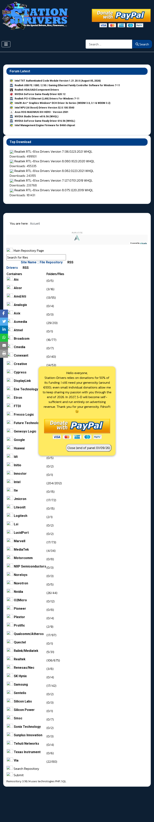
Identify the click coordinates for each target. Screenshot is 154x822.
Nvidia (18, 592)
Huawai (19, 448)
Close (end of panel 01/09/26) (88, 447)
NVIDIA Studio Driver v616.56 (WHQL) (36, 116)
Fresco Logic (24, 414)
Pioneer (20, 608)
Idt (16, 457)
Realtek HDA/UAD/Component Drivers (37, 89)
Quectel (20, 642)
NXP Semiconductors (30, 566)
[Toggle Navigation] (6, 44)
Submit (18, 775)
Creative (20, 364)
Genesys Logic (25, 431)
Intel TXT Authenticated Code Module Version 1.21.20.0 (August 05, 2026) (58, 80)
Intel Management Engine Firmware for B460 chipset (45, 125)
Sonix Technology (27, 727)
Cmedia (19, 347)
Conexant (21, 355)
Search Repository (26, 768)
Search (144, 44)
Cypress (20, 372)
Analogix (20, 305)
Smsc (18, 718)
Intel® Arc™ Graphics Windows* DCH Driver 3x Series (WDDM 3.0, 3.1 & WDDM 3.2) (62, 103)
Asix (17, 313)
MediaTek (21, 549)
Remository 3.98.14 (18, 781)
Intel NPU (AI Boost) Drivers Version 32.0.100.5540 (44, 107)
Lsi (16, 524)
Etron (18, 398)
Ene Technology (26, 389)
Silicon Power (24, 710)
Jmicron (20, 499)
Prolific (19, 625)
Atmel (18, 330)
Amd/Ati (20, 296)
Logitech (20, 516)
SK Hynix (20, 676)
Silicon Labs (23, 701)
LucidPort (21, 533)
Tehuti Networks (26, 743)
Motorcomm (23, 558)
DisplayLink (22, 381)
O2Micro (20, 600)
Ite (16, 490)
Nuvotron (21, 583)
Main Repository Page (28, 250)
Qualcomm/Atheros (29, 634)
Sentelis (20, 693)
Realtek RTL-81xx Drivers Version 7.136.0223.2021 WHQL (53, 151)
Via (16, 760)
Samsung (21, 684)
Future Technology (28, 423)
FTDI (17, 406)
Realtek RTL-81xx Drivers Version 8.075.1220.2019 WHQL (53, 190)
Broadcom (21, 338)
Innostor (20, 473)
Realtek (19, 659)
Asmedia (20, 322)
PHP (57, 781)
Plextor (19, 617)
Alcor (18, 288)
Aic (16, 279)
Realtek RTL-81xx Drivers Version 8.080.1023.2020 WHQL (54, 161)
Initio (17, 465)
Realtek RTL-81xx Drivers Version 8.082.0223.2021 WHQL (54, 170)
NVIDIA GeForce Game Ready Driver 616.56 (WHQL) (45, 121)
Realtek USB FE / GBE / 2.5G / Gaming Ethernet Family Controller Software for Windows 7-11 (67, 85)
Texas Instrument (27, 752)
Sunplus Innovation (28, 735)
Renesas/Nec (24, 668)
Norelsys (20, 575)
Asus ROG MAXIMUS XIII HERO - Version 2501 (41, 112)
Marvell (19, 541)
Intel (17, 482)
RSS (70, 262)
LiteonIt (19, 507)
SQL (63, 781)
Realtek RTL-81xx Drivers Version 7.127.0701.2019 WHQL (53, 180)
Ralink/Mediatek (26, 651)
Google (19, 440)
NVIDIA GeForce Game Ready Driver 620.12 (40, 94)
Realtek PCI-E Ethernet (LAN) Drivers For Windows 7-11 (47, 98)
